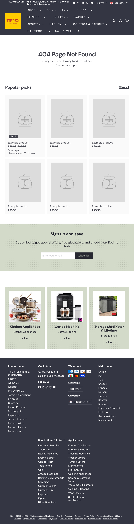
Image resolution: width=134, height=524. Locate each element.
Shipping (13, 399)
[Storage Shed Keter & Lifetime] (109, 306)
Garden (80, 17)
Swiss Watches (67, 31)
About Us (13, 382)
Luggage (43, 494)
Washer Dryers (76, 457)
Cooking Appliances (79, 473)
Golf (40, 469)
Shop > (33, 10)
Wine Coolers (76, 493)
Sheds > (83, 10)
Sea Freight (14, 411)
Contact (12, 386)
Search (12, 378)
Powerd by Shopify (110, 519)
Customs (13, 403)
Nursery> (59, 17)
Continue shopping (67, 65)
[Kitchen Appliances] (25, 306)
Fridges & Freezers (79, 449)
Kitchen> (56, 24)
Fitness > (35, 17)
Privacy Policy (16, 391)
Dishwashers (75, 465)
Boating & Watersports (51, 478)
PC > (51, 10)
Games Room (45, 461)
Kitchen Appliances (79, 445)
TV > (66, 10)
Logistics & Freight (88, 24)
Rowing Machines (48, 453)
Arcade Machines (48, 473)
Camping (43, 482)
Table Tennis (45, 465)
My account (15, 431)
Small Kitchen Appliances (76, 498)
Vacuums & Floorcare (80, 484)
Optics (42, 498)
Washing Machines (79, 453)
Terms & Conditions (19, 395)
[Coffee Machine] (67, 306)
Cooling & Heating (78, 489)
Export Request (17, 407)
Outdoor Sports (47, 486)
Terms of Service (17, 419)
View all (124, 87)
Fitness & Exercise (49, 445)
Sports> (34, 24)
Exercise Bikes (46, 457)
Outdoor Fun (45, 490)
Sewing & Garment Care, (79, 479)
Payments (14, 415)
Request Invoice (17, 427)
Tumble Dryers (76, 461)
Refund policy (16, 423)
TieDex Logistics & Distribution (19, 373)
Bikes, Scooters (47, 502)
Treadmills (44, 449)
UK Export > (37, 31)
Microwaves (75, 469)
